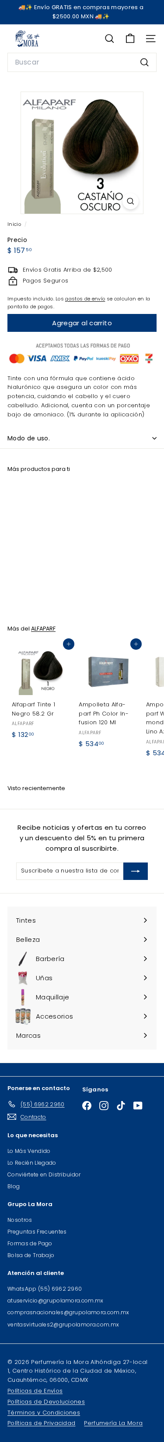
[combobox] (82, 62)
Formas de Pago (29, 1243)
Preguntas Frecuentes (37, 1231)
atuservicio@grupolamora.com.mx (55, 1300)
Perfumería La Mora (113, 1423)
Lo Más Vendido (29, 1151)
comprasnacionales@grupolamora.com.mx (68, 1312)
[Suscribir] (135, 871)
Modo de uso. (28, 438)
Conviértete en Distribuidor (44, 1174)
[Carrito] (130, 38)
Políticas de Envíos (35, 1391)
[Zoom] (130, 201)
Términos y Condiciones (43, 1412)
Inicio (14, 224)
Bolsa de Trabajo (30, 1255)
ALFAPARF (43, 628)
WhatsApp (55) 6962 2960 (44, 1288)
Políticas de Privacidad (41, 1423)
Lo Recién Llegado (31, 1162)
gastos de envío (85, 298)
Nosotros (19, 1220)
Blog (13, 1186)
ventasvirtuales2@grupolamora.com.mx (63, 1324)
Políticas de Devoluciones (46, 1402)
